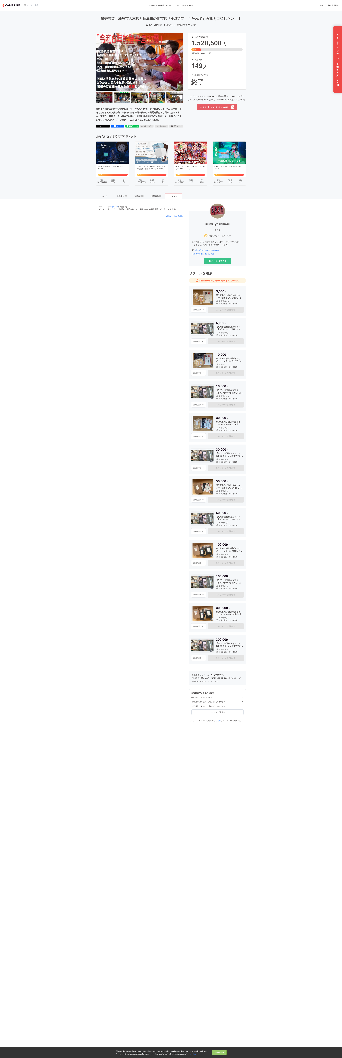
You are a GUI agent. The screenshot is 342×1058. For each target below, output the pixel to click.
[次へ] (180, 62)
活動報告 (122, 196)
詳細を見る (197, 309)
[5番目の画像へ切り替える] (174, 97)
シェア (118, 126)
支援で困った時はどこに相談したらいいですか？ (209, 706)
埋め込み (163, 126)
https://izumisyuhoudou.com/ (207, 250)
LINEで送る (133, 126)
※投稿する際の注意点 (175, 216)
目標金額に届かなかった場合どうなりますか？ (208, 702)
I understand (219, 1052)
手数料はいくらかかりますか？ (202, 697)
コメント (173, 196)
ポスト (104, 126)
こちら (218, 720)
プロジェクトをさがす (185, 5)
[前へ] (99, 62)
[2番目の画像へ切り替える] (122, 97)
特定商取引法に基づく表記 (203, 254)
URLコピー (148, 126)
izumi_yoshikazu (155, 25)
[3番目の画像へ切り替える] (139, 97)
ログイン (321, 5)
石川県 (193, 25)
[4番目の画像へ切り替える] (157, 97)
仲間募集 (155, 196)
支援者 (138, 196)
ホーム (105, 196)
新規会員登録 (333, 5)
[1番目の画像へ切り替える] (104, 97)
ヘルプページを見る (217, 712)
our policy (192, 1054)
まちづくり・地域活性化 (176, 25)
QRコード (177, 126)
